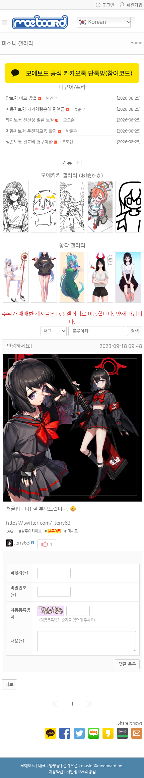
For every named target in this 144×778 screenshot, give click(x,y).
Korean (96, 21)
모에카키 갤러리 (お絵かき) (72, 175)
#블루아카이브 (29, 531)
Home (136, 42)
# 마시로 (69, 531)
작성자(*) (19, 572)
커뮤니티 (72, 163)
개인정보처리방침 (81, 771)
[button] (10, 542)
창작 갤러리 (72, 245)
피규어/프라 (72, 87)
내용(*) (17, 640)
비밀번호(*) (18, 591)
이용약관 (56, 771)
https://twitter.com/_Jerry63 (38, 522)
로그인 (108, 4)
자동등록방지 (20, 614)
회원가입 (134, 4)
